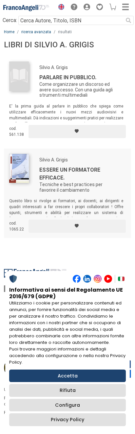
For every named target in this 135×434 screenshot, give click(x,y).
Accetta (68, 376)
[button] (60, 8)
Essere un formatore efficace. (69, 174)
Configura (67, 405)
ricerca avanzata (36, 32)
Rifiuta (68, 390)
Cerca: (10, 20)
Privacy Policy (67, 419)
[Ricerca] (128, 20)
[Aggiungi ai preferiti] (77, 131)
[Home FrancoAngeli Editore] (26, 8)
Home (9, 32)
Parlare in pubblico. (67, 77)
